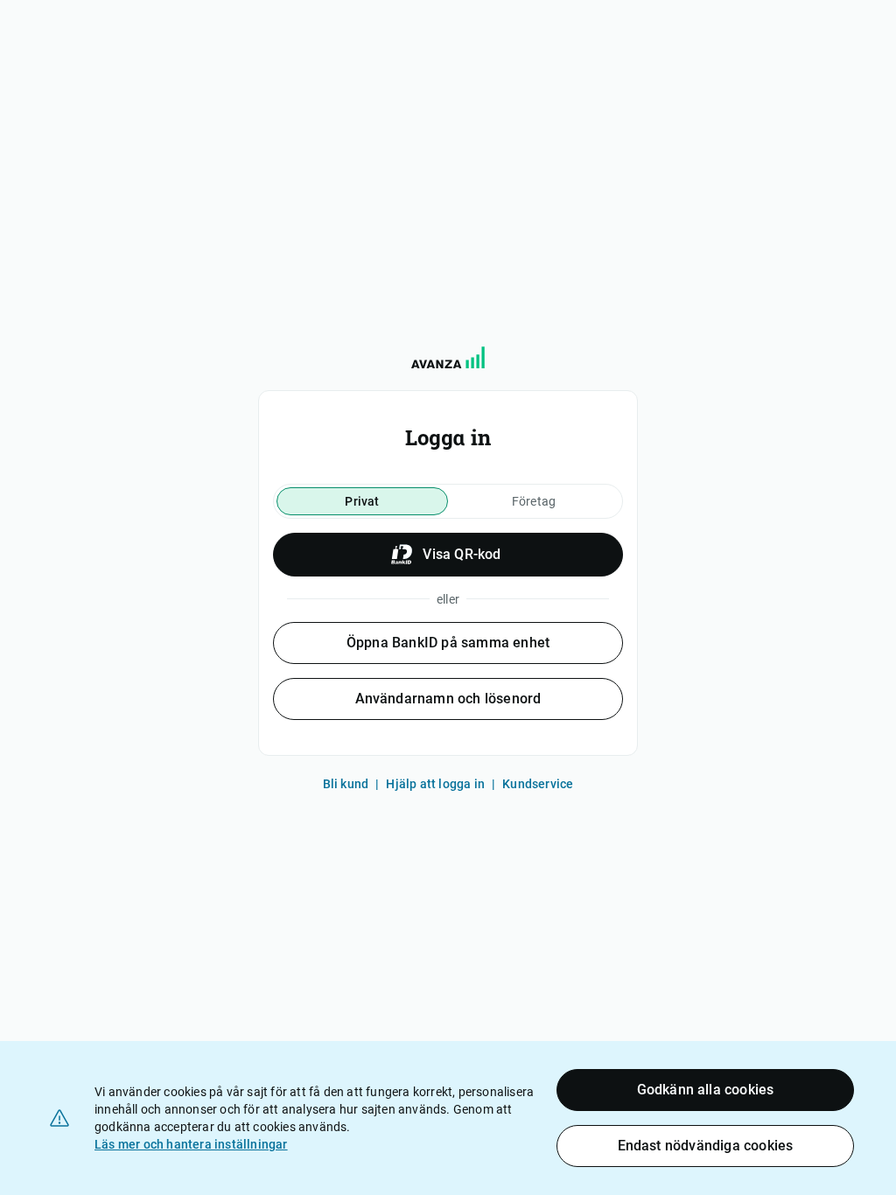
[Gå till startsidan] (448, 357)
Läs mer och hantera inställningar (191, 1144)
